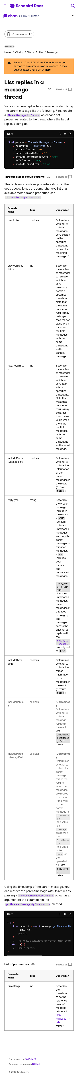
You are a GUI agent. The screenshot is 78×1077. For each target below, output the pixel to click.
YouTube (29, 1059)
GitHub (35, 1064)
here (48, 69)
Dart (10, 133)
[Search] (73, 6)
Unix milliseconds (61, 1018)
